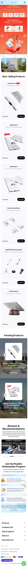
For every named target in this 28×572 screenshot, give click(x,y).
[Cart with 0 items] (24, 2)
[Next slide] (25, 35)
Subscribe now (8, 540)
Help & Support (8, 531)
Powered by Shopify (20, 563)
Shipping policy (13, 551)
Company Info (7, 527)
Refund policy (4, 551)
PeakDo (12, 563)
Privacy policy (4, 549)
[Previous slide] (2, 35)
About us (5, 536)
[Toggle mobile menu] (5, 2)
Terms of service (5, 554)
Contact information (14, 549)
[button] (24, 2)
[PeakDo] (14, 2)
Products (5, 523)
